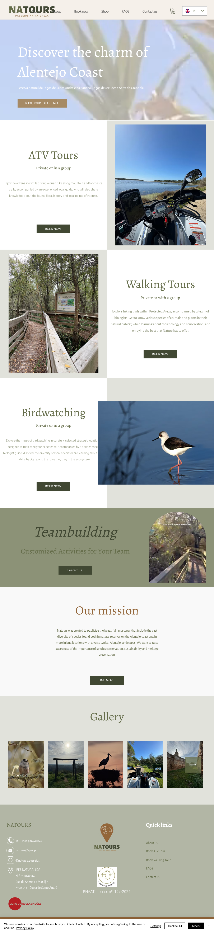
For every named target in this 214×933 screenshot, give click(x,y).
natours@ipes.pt (26, 850)
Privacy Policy (25, 928)
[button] (172, 11)
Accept (195, 926)
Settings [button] (155, 926)
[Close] (208, 926)
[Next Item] (193, 765)
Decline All (175, 926)
